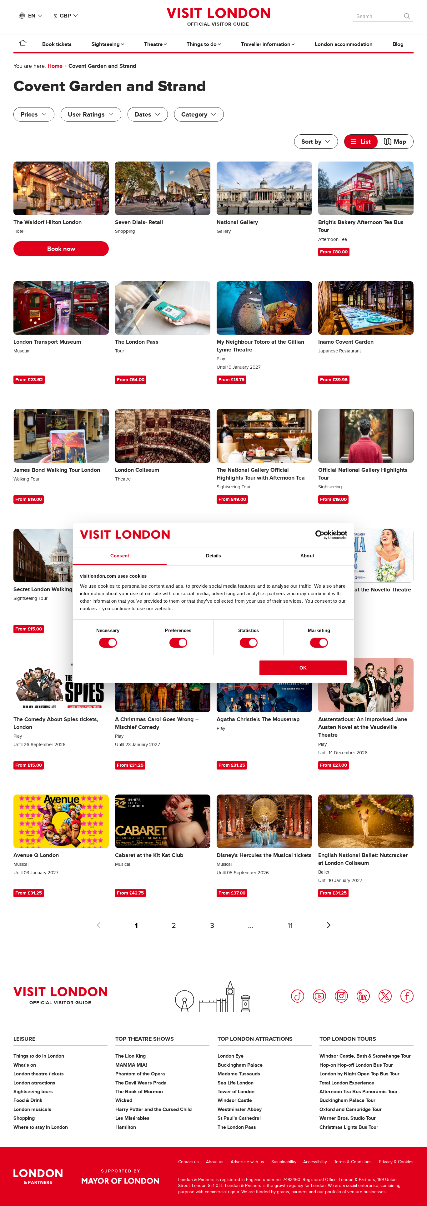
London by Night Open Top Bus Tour (359, 1073)
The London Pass (237, 1127)
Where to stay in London (40, 1127)
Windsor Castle (235, 1100)
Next (328, 925)
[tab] (361, 141)
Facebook (407, 996)
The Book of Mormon (139, 1091)
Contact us (188, 1161)
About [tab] (307, 555)
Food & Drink (28, 1100)
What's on (24, 1065)
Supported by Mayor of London (120, 1176)
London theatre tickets (38, 1073)
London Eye (231, 1055)
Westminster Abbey (240, 1109)
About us (215, 1161)
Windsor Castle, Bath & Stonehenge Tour (365, 1055)
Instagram (341, 996)
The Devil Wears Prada (141, 1082)
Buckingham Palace (240, 1065)
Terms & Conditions (353, 1161)
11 (290, 925)
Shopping (24, 1118)
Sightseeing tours (33, 1091)
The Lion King (130, 1055)
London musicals (32, 1109)
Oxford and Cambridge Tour (350, 1109)
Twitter (385, 996)
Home (55, 66)
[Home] (22, 44)
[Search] (407, 14)
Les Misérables (132, 1118)
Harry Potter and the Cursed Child (153, 1109)
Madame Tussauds (239, 1073)
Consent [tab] (119, 555)
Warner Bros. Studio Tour (347, 1118)
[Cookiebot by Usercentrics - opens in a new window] (320, 535)
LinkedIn (363, 996)
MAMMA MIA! (131, 1065)
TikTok (297, 996)
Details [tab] (213, 555)
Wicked (123, 1100)
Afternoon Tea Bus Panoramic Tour (358, 1091)
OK (303, 667)
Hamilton (125, 1127)
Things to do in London (38, 1055)
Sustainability (283, 1161)
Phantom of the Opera (140, 1073)
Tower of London (236, 1091)
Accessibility (315, 1161)
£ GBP (62, 16)
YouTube (319, 996)
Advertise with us (247, 1161)
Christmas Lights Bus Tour (348, 1127)
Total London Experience (346, 1082)
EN (31, 16)
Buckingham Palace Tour (347, 1100)
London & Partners (38, 1176)
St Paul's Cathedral (239, 1118)
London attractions (34, 1082)
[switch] (178, 643)
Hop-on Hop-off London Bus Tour (356, 1065)
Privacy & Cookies (396, 1161)
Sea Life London (236, 1082)
